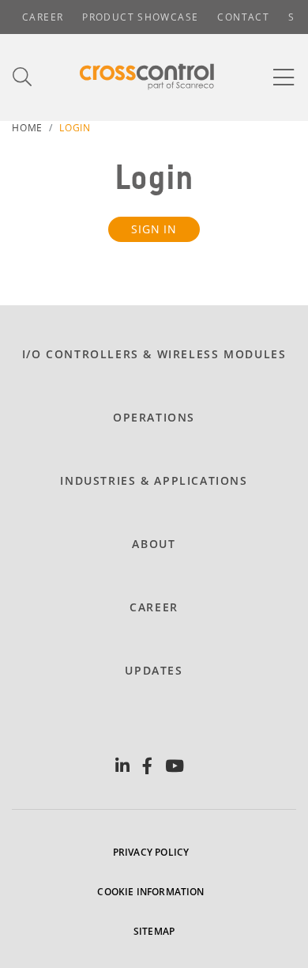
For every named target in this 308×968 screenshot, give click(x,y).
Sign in (154, 228)
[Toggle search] (23, 77)
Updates (153, 670)
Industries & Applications (153, 480)
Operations (154, 417)
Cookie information (150, 891)
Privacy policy (151, 852)
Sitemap (154, 931)
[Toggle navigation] (284, 77)
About (153, 543)
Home (27, 127)
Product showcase (140, 17)
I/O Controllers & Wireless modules (154, 353)
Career (42, 17)
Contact (243, 17)
